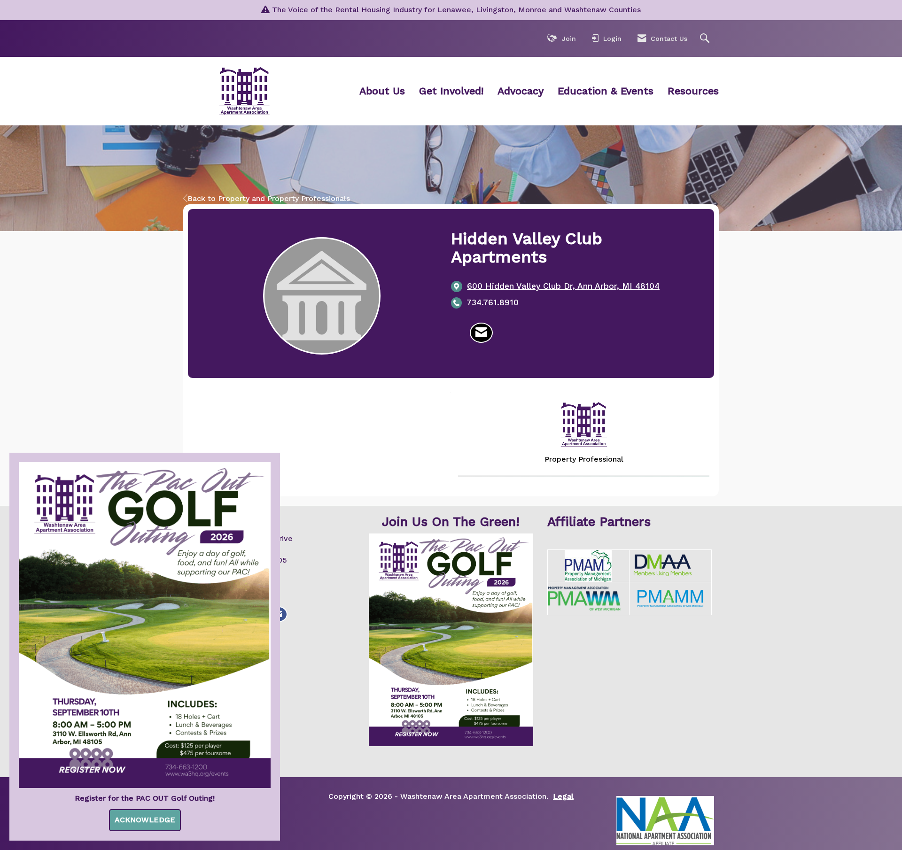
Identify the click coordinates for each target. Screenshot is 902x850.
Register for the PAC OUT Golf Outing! (145, 798)
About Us (382, 91)
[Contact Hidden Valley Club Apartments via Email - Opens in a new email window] (481, 333)
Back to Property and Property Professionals (268, 198)
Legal (563, 796)
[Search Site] (706, 39)
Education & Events (605, 91)
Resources (693, 91)
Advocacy (521, 91)
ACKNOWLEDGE (145, 819)
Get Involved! (451, 91)
